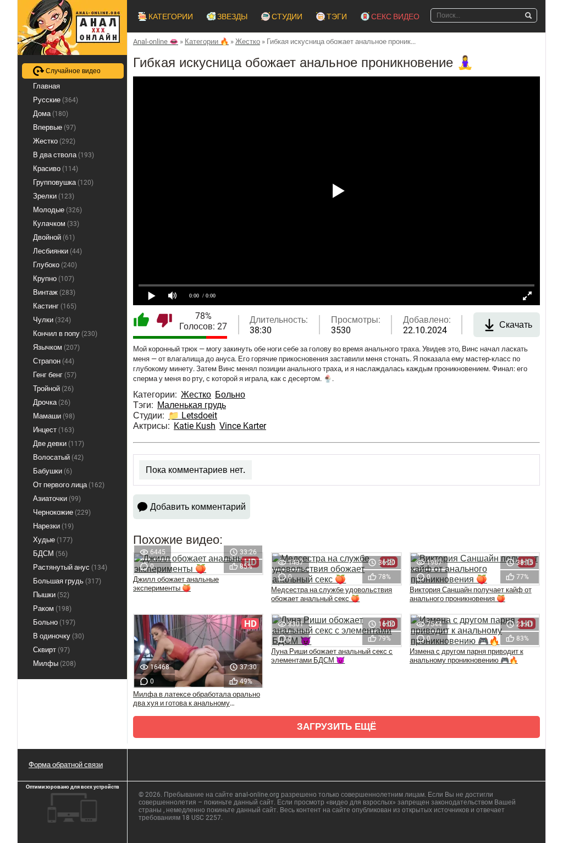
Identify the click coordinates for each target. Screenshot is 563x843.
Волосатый (58, 457)
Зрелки (53, 196)
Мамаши (54, 416)
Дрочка (51, 402)
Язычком (56, 347)
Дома (50, 113)
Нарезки (53, 526)
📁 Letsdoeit (192, 415)
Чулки (52, 320)
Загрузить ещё (336, 726)
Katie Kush (195, 426)
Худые (53, 540)
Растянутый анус (70, 567)
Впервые (54, 127)
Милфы (54, 663)
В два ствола (63, 155)
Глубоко (55, 265)
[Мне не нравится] (164, 321)
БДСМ (50, 553)
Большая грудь (67, 581)
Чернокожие (62, 512)
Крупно (53, 278)
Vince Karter (242, 426)
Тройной (53, 388)
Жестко (196, 394)
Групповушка (63, 182)
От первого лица (68, 485)
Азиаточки (57, 498)
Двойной (54, 237)
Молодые (57, 210)
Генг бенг (54, 375)
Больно (230, 394)
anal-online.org (257, 794)
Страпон (53, 361)
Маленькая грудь (191, 405)
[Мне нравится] (141, 321)
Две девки (58, 443)
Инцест (53, 430)
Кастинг (54, 306)
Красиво (55, 168)
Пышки (51, 595)
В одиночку (58, 636)
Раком (52, 608)
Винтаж (54, 292)
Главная (46, 86)
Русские (55, 100)
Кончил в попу (65, 333)
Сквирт (51, 650)
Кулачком (56, 223)
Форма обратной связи (66, 765)
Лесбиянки (57, 251)
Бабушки (52, 471)
